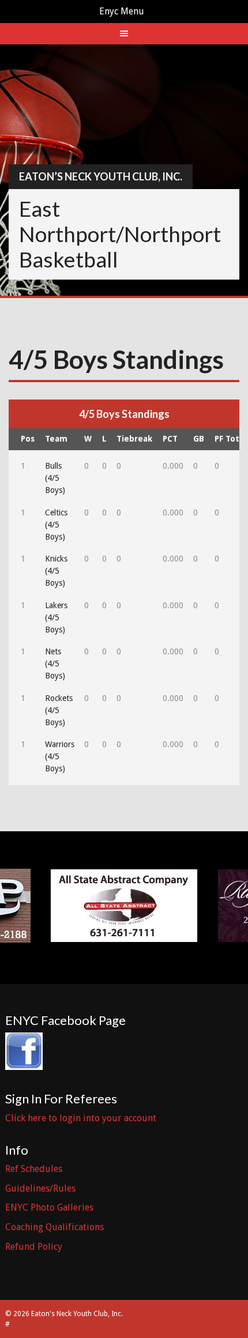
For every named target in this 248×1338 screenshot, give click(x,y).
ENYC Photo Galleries (49, 1207)
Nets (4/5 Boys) (55, 663)
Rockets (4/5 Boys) (59, 710)
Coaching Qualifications (54, 1227)
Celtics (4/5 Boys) (56, 524)
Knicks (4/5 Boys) (56, 570)
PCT (170, 438)
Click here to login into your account (80, 1118)
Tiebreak (134, 438)
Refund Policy (33, 1246)
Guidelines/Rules (40, 1188)
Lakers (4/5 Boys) (56, 617)
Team (56, 438)
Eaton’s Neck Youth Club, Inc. (100, 176)
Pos (28, 438)
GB (198, 438)
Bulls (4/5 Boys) (55, 478)
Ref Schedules (33, 1168)
